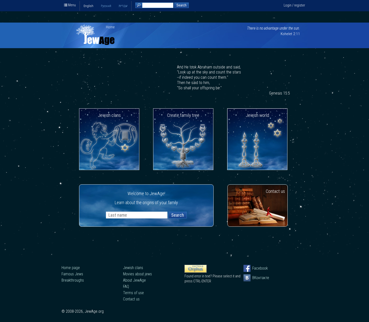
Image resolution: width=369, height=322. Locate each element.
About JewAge (134, 280)
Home (110, 27)
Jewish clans (109, 115)
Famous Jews (72, 274)
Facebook (255, 268)
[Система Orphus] (195, 271)
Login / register (294, 5)
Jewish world (257, 115)
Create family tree (183, 115)
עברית (123, 6)
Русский (106, 6)
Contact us (275, 191)
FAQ (126, 286)
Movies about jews (137, 274)
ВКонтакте (255, 277)
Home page (71, 267)
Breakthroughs (73, 280)
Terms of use (133, 292)
